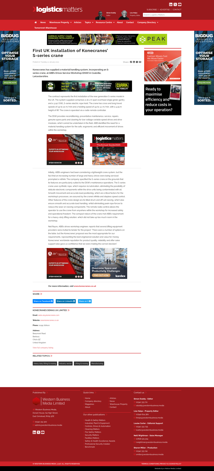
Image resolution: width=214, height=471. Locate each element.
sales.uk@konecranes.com (48, 315)
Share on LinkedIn (65, 301)
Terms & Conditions (150, 464)
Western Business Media (45, 464)
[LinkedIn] (170, 4)
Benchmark (90, 447)
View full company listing (43, 348)
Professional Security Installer (97, 444)
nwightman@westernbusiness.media (151, 442)
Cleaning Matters (92, 429)
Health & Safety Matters (95, 420)
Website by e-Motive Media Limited (168, 468)
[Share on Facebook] (131, 62)
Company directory (93, 401)
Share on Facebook (42, 301)
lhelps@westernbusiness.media (149, 418)
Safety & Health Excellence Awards (100, 441)
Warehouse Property (118, 404)
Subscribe (152, 10)
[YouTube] (179, 4)
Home (87, 398)
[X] (175, 4)
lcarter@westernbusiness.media (149, 430)
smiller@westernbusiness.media (149, 454)
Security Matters (92, 435)
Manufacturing (97, 363)
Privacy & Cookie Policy (170, 464)
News (112, 401)
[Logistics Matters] (57, 12)
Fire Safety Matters (93, 432)
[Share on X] (137, 62)
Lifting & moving (81, 363)
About (87, 407)
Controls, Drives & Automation (98, 426)
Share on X (84, 301)
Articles (113, 398)
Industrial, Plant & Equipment (97, 423)
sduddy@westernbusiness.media (150, 405)
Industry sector (65, 363)
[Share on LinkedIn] (134, 62)
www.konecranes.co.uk (85, 286)
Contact (177, 10)
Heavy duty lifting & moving (45, 363)
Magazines (89, 404)
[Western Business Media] (51, 405)
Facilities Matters (92, 438)
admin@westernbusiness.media (48, 425)
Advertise (165, 10)
